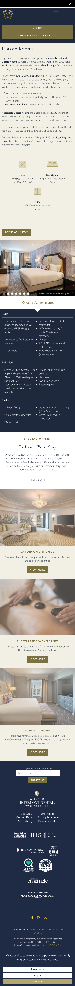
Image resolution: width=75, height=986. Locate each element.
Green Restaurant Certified (45, 865)
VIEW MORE (37, 569)
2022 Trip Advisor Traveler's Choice (53, 850)
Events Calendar (47, 821)
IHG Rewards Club (45, 835)
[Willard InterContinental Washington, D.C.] (8, 14)
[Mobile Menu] (67, 14)
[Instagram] (38, 917)
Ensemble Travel (38, 880)
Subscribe (37, 780)
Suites (39, 28)
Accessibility (25, 821)
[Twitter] (45, 917)
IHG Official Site (54, 945)
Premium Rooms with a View (36, 35)
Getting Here (24, 817)
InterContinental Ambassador (30, 850)
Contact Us (27, 813)
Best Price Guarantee (20, 835)
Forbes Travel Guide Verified (28, 865)
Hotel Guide (47, 813)
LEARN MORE (37, 480)
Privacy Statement (48, 817)
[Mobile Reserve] (56, 14)
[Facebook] (32, 917)
